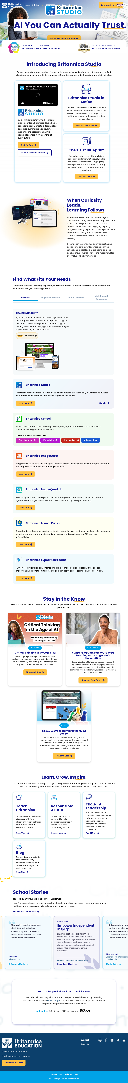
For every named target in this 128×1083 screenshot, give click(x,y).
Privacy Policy (71, 1074)
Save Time (21, 833)
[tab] (25, 297)
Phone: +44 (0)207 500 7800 (14, 1051)
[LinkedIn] (112, 1040)
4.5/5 (52, 1011)
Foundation (48, 440)
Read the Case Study (85, 125)
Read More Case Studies (24, 912)
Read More (91, 833)
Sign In (102, 403)
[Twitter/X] (118, 1040)
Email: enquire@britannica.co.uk (16, 1056)
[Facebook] (106, 1040)
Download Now (85, 176)
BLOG (64, 725)
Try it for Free (27, 145)
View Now (20, 872)
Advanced (89, 440)
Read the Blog (62, 756)
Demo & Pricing (109, 5)
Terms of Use (56, 1074)
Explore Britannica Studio (62, 38)
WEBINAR (35, 648)
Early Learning (25, 440)
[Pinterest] (100, 1040)
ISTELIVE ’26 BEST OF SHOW (106, 48)
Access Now (57, 833)
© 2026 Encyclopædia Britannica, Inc (64, 1079)
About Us (85, 1044)
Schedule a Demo (14, 1062)
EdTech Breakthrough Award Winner (35, 45)
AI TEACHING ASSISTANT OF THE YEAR (41, 48)
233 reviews (69, 1011)
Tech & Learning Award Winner (104, 45)
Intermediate (70, 440)
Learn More (29, 335)
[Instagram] (124, 1040)
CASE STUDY (93, 648)
